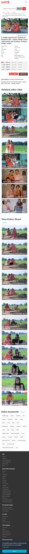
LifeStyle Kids (5, 489)
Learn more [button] (5, 547)
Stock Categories (6, 462)
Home (3, 456)
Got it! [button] (14, 551)
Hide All (22, 412)
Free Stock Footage (7, 501)
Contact (4, 536)
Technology (5, 483)
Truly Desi (4, 474)
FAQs (3, 520)
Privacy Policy (5, 531)
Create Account (6, 522)
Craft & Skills (5, 487)
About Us (4, 458)
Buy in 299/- (13, 74)
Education (4, 498)
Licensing (4, 527)
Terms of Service (6, 533)
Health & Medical (6, 494)
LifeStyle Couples (6, 492)
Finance (4, 480)
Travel (3, 478)
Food (3, 473)
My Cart (4, 518)
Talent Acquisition (6, 460)
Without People (6, 496)
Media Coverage (6, 534)
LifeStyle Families (6, 491)
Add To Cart (23, 73)
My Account (5, 516)
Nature (4, 476)
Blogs (3, 465)
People (4, 471)
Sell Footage (5, 463)
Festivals (4, 482)
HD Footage (5, 511)
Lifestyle (4, 485)
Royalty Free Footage (7, 509)
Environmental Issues (7, 500)
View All (4, 222)
